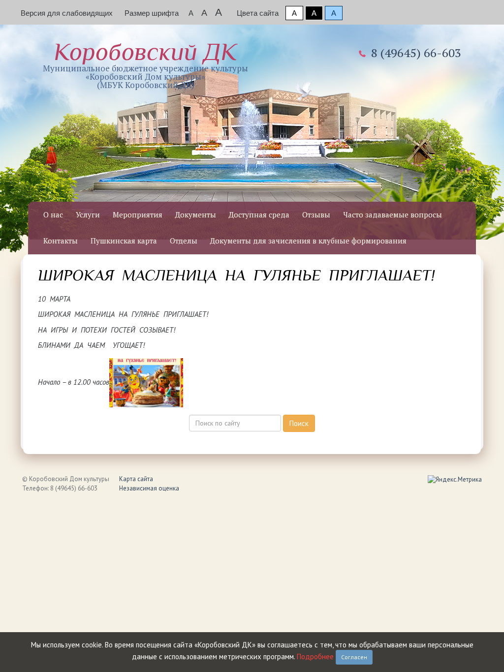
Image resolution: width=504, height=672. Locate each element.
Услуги (88, 214)
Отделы (183, 240)
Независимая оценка (149, 488)
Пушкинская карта (124, 240)
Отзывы (316, 214)
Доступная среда (259, 214)
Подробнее (315, 656)
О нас (53, 214)
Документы (195, 214)
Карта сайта (136, 479)
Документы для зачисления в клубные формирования (308, 240)
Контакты (60, 240)
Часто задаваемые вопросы (392, 214)
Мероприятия (137, 214)
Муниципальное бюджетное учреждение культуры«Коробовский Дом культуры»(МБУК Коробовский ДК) (145, 64)
